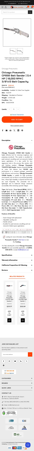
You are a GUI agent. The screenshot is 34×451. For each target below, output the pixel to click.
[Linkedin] (18, 130)
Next (29, 302)
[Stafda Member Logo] (24, 427)
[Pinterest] (22, 130)
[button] (30, 354)
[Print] (10, 130)
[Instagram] (9, 361)
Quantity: (4, 109)
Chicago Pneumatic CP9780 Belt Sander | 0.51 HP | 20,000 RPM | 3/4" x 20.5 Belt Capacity (23, 298)
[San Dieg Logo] (24, 420)
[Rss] (21, 361)
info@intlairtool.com (13, 405)
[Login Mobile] (7, 7)
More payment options (17, 126)
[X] (14, 130)
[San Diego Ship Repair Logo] (11, 427)
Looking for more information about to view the (18, 239)
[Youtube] (15, 361)
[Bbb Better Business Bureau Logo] (11, 420)
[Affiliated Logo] (17, 434)
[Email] (6, 130)
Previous (3, 302)
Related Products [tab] (17, 276)
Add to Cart (9, 313)
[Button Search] (30, 12)
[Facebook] (2, 130)
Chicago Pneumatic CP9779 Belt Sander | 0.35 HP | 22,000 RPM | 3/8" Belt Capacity (9, 298)
